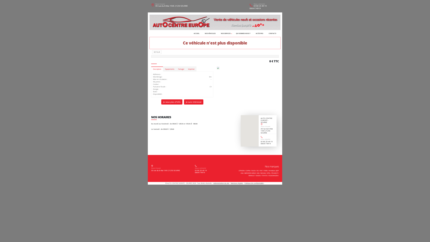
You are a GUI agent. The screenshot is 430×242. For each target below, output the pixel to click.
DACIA (254, 171)
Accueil (196, 33)
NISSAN (263, 173)
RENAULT (252, 176)
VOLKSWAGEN (273, 176)
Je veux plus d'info (172, 102)
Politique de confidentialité (254, 183)
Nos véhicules (210, 33)
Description (157, 69)
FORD (266, 171)
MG (258, 173)
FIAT (261, 171)
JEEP (277, 171)
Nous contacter (259, 4)
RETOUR (157, 52)
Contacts (272, 33)
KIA (242, 173)
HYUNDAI (272, 171)
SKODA (258, 176)
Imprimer (191, 69)
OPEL (268, 173)
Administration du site (221, 183)
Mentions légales (237, 183)
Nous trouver (160, 4)
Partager (181, 69)
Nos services (226, 33)
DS (258, 171)
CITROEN (241, 171)
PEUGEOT (275, 173)
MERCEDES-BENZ (250, 173)
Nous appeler (265, 139)
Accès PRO (259, 33)
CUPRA (248, 171)
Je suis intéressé (193, 102)
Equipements (169, 69)
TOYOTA (264, 176)
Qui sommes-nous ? (243, 33)
